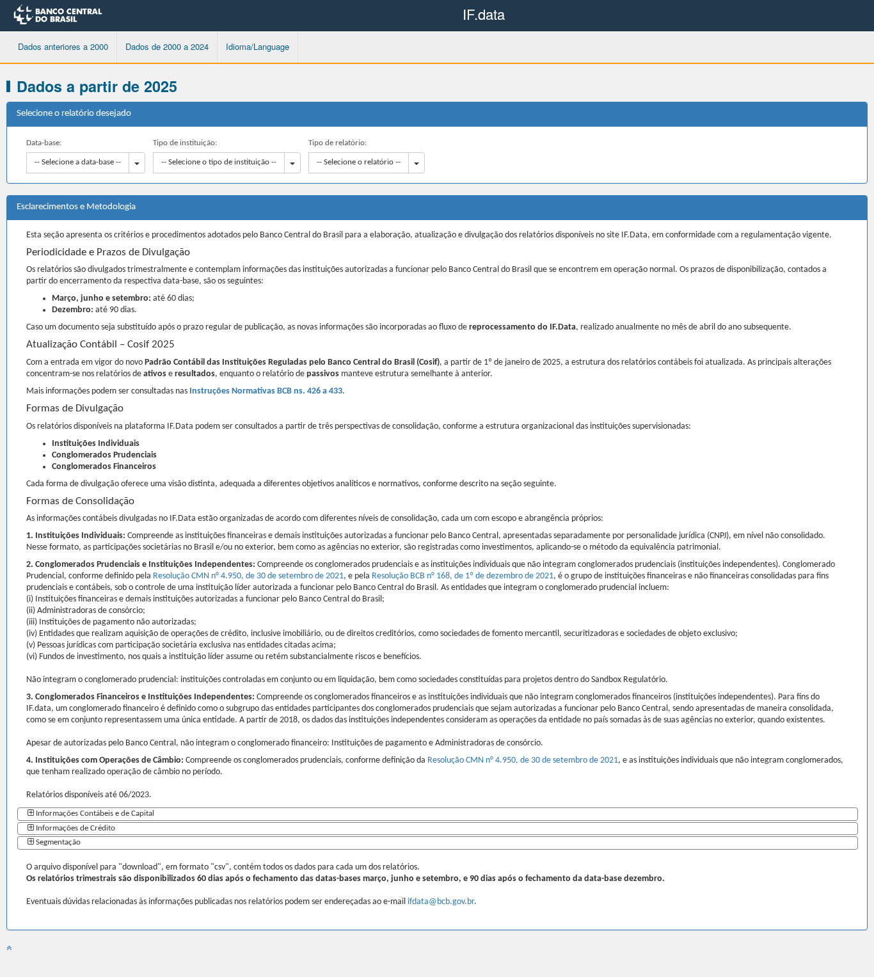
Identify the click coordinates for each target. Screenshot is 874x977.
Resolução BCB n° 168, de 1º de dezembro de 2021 (462, 576)
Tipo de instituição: (185, 143)
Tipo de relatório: (337, 143)
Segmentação (58, 842)
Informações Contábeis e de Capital (95, 813)
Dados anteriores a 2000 (63, 46)
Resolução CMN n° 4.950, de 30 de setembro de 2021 (248, 576)
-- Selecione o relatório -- (359, 162)
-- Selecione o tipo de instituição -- (218, 162)
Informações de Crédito (75, 828)
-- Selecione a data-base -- (78, 162)
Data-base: (43, 143)
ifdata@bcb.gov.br (441, 902)
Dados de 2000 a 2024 (167, 46)
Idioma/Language (257, 46)
